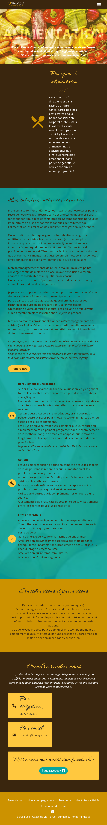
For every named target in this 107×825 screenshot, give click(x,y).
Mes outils (65, 800)
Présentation (15, 800)
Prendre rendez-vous (53, 806)
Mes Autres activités (87, 800)
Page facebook (51, 770)
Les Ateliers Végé (30, 325)
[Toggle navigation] (99, 4)
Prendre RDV (19, 369)
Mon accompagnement (41, 800)
